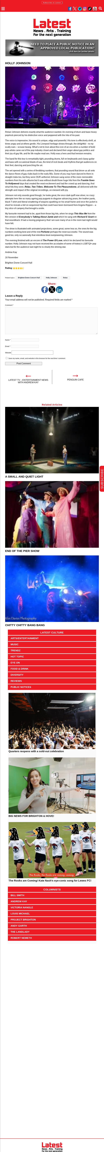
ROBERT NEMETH (21, 938)
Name (8, 340)
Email (7, 346)
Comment (9, 305)
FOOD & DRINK (19, 668)
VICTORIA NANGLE (22, 907)
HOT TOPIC (17, 656)
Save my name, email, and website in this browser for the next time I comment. (37, 358)
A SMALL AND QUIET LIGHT (24, 476)
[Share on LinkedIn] (59, 292)
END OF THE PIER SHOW (22, 550)
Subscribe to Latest (52, 2)
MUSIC (14, 644)
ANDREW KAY (19, 901)
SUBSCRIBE (102, 479)
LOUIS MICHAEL (20, 913)
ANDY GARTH (19, 925)
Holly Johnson (51, 278)
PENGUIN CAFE (75, 380)
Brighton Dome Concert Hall (29, 278)
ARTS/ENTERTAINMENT (25, 638)
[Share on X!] (52, 292)
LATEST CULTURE (52, 632)
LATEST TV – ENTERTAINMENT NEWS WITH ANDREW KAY (28, 381)
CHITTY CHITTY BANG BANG (25, 625)
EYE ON (15, 662)
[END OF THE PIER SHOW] (52, 514)
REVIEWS (16, 681)
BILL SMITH (17, 895)
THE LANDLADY (20, 931)
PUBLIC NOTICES (21, 687)
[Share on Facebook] (44, 292)
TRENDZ (15, 650)
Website (8, 353)
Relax (65, 278)
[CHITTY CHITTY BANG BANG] (52, 588)
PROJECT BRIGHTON (23, 919)
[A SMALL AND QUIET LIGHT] (52, 440)
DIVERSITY (17, 674)
